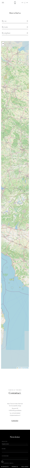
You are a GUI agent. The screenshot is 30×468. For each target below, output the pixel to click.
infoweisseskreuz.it (15, 415)
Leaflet (19, 367)
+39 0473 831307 (16, 413)
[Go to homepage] (15, 2)
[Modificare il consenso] (2, 462)
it (25, 2)
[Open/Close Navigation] (3, 2)
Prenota (15, 466)
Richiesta (5, 466)
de (23, 2)
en (27, 2)
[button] (15, 203)
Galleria (25, 466)
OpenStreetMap (25, 367)
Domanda (15, 420)
